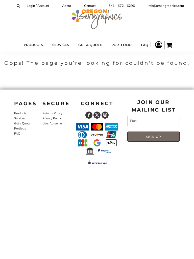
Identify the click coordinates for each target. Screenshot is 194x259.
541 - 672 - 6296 (122, 6)
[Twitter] (97, 115)
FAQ (17, 134)
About (66, 6)
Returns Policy (52, 113)
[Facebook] (88, 115)
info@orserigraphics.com (166, 6)
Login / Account (38, 6)
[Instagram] (105, 115)
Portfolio (20, 128)
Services (19, 118)
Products (20, 113)
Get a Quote (22, 123)
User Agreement (53, 123)
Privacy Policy (52, 118)
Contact (90, 6)
